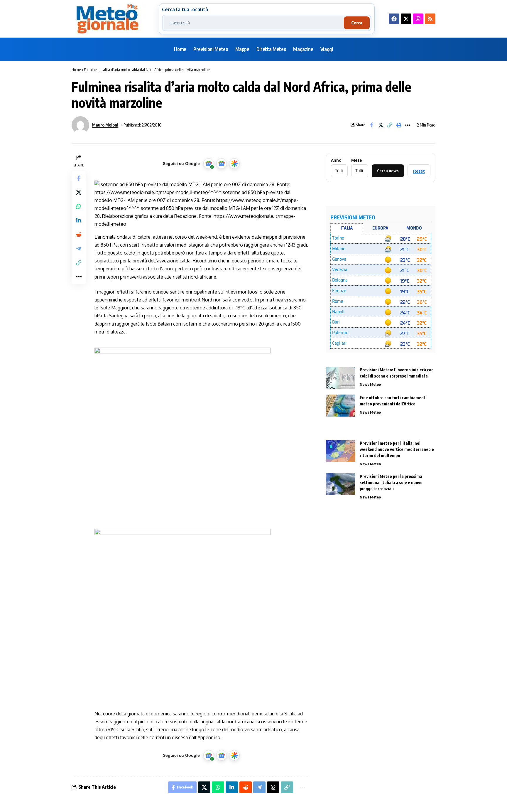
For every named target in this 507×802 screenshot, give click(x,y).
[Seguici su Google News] (221, 163)
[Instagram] (418, 19)
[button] (390, 125)
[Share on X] (380, 125)
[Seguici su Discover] (234, 163)
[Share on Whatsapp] (79, 206)
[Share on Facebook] (371, 125)
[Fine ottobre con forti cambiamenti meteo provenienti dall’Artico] (340, 406)
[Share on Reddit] (79, 235)
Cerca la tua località (185, 9)
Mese (356, 160)
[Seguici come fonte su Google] (208, 163)
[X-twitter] (406, 19)
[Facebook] (394, 19)
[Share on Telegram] (79, 249)
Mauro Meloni (105, 124)
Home (76, 69)
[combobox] (254, 22)
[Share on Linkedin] (79, 220)
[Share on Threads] (273, 787)
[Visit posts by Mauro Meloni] (80, 125)
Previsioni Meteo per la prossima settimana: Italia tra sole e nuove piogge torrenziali (391, 482)
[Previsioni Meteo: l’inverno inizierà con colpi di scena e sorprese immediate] (340, 378)
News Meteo (370, 384)
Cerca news (388, 170)
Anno (336, 160)
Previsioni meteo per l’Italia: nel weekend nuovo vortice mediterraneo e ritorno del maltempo (397, 449)
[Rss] (430, 19)
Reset (419, 171)
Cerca (356, 22)
